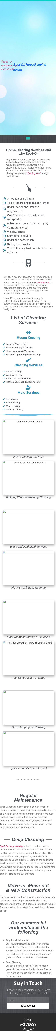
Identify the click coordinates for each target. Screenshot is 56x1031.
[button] (28, 138)
